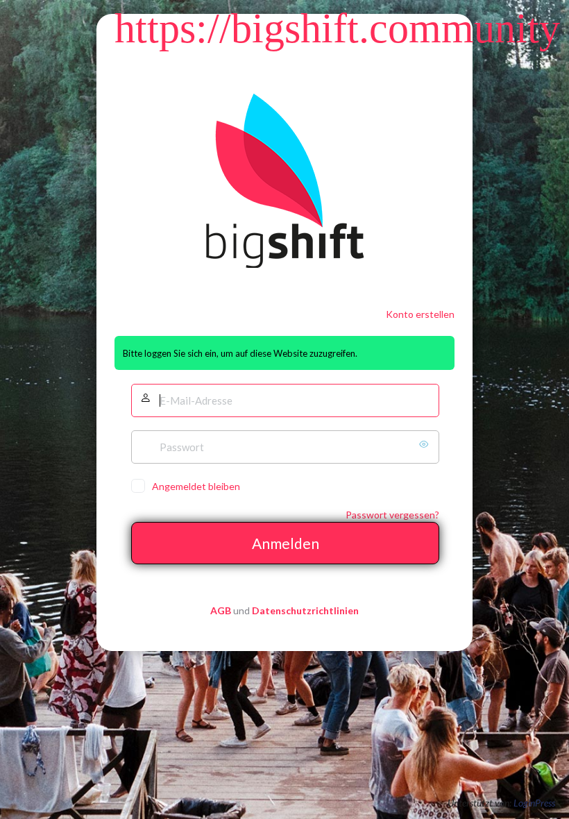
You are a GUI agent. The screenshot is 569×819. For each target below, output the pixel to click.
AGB (220, 610)
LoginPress (534, 803)
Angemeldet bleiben (196, 486)
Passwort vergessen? (392, 515)
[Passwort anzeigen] (425, 444)
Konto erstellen (420, 314)
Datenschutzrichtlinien (305, 610)
